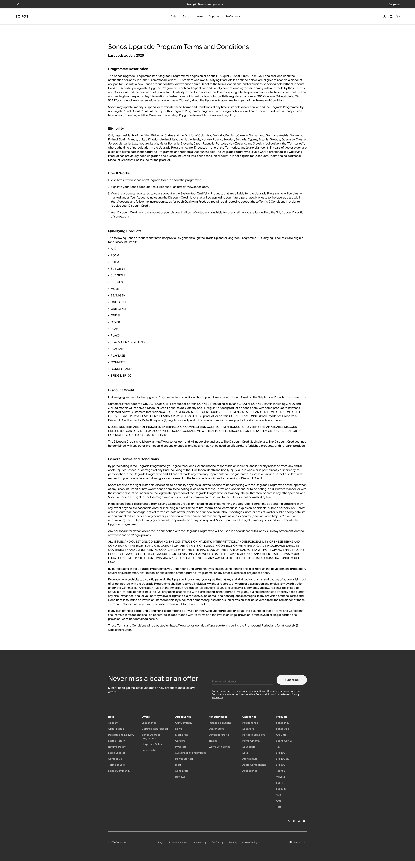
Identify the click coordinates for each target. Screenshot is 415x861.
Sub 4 (279, 782)
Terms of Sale (116, 764)
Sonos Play (282, 722)
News (178, 728)
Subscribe (292, 680)
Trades (213, 740)
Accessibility (199, 842)
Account (113, 722)
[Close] (17, 4)
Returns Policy (116, 746)
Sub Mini (281, 788)
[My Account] (384, 16)
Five (278, 794)
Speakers (248, 728)
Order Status (116, 728)
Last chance (149, 722)
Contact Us (115, 758)
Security (233, 842)
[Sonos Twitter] (299, 821)
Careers (180, 740)
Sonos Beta (149, 750)
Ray (278, 746)
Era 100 (280, 752)
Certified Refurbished (155, 728)
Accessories (249, 770)
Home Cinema (251, 740)
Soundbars (248, 746)
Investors (180, 746)
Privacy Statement (178, 842)
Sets (245, 752)
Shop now (394, 4)
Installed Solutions (220, 722)
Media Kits (181, 734)
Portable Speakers (253, 734)
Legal (161, 842)
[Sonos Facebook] (288, 821)
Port (278, 806)
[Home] (21, 16)
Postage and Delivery (121, 734)
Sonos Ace (282, 728)
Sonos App (182, 770)
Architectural (250, 758)
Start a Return (116, 740)
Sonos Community (119, 770)
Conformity (217, 842)
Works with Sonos (219, 746)
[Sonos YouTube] (304, 821)
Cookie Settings (250, 842)
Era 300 (280, 764)
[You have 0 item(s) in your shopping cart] (398, 16)
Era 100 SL (282, 758)
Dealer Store (216, 728)
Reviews (180, 776)
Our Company (183, 722)
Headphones (250, 722)
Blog (178, 764)
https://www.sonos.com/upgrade (138, 180)
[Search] (391, 16)
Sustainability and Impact (190, 752)
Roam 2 (280, 770)
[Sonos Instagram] (293, 821)
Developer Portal (219, 734)
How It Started (184, 758)
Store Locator (116, 752)
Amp (279, 800)
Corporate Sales (152, 744)
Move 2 (280, 776)
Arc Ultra (281, 734)
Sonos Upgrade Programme (151, 736)
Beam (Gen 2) (284, 740)
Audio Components (254, 764)
